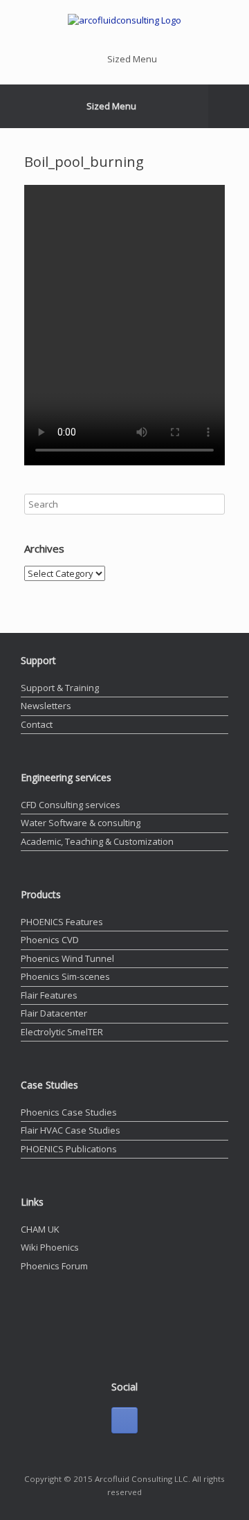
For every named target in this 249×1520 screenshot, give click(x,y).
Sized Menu (132, 59)
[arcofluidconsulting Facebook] (124, 1420)
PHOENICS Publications (69, 1149)
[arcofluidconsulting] (124, 21)
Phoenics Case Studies (69, 1112)
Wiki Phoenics (50, 1247)
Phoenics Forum (54, 1266)
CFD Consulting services (70, 804)
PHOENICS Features (62, 921)
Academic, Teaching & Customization (97, 841)
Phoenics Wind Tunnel (67, 958)
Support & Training (60, 687)
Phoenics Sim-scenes (65, 976)
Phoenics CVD (50, 939)
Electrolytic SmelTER (62, 1032)
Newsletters (46, 705)
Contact (37, 724)
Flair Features (49, 995)
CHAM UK (40, 1229)
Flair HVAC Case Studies (70, 1130)
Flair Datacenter (54, 1013)
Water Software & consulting (80, 822)
